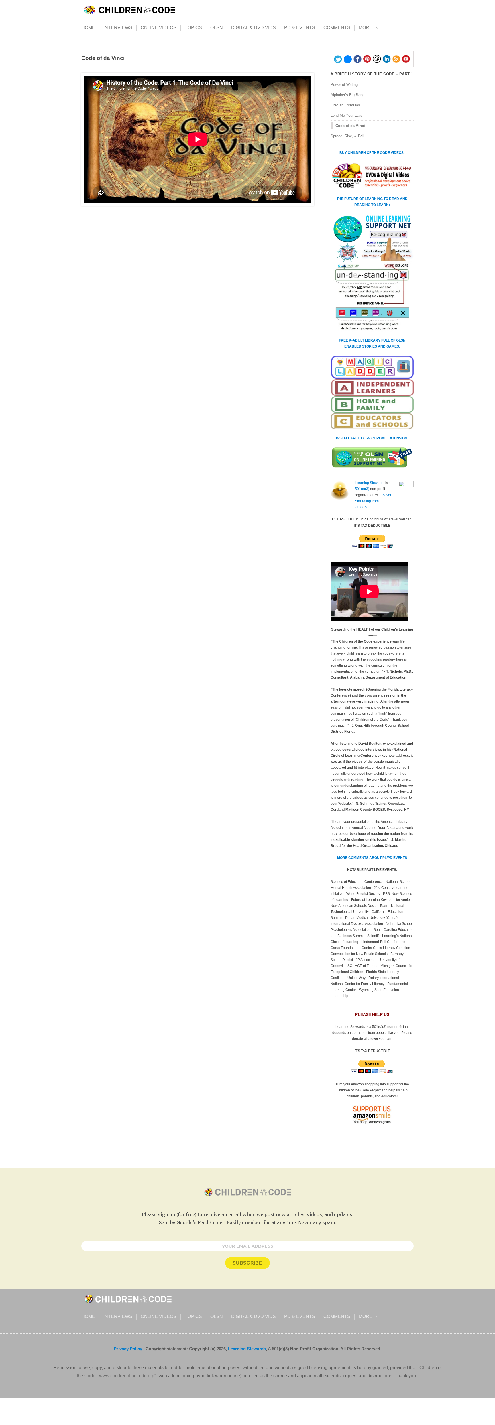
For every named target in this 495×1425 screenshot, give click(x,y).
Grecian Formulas (345, 105)
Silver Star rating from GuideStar (373, 501)
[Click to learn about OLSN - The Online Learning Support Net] (372, 273)
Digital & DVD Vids (253, 27)
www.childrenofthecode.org (126, 1375)
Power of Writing (344, 84)
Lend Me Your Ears (346, 115)
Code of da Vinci (350, 126)
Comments (336, 27)
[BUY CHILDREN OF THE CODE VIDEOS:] (372, 176)
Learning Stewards (369, 483)
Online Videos (158, 27)
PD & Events (299, 27)
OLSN (216, 27)
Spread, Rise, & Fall (347, 136)
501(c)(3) (362, 489)
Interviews (117, 27)
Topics (193, 27)
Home (88, 27)
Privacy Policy (128, 1348)
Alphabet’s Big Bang (347, 95)
